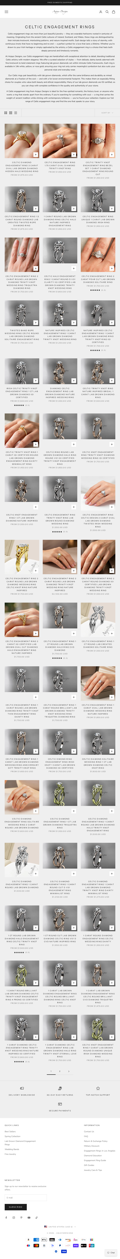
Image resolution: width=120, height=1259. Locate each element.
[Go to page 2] (68, 1071)
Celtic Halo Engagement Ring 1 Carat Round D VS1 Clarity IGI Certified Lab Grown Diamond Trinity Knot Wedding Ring (60, 282)
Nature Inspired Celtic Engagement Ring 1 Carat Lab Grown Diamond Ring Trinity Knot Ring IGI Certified (98, 336)
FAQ (86, 1136)
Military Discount (91, 1146)
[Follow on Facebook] (6, 1217)
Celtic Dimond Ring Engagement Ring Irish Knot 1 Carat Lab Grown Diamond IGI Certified (60, 763)
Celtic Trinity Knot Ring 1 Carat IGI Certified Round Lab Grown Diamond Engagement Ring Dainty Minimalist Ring (22, 458)
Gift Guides (89, 1165)
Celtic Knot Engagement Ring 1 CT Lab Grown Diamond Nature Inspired (22, 518)
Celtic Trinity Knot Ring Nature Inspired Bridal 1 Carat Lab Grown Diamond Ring (98, 392)
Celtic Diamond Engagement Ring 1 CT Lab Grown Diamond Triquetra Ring (60, 823)
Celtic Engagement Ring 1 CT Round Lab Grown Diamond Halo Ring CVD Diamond (60, 645)
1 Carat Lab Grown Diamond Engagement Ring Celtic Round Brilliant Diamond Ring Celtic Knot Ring (60, 997)
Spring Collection (12, 1136)
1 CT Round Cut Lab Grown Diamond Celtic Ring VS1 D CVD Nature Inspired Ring (60, 938)
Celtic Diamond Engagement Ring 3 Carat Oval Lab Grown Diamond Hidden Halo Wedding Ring (22, 166)
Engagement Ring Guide (95, 1160)
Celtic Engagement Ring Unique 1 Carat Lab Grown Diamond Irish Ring (98, 219)
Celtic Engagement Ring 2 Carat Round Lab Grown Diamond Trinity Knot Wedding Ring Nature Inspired (60, 584)
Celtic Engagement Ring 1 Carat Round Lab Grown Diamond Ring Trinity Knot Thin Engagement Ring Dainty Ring (22, 711)
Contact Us (89, 1131)
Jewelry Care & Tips (93, 1170)
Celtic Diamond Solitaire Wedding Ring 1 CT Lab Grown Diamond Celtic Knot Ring (98, 763)
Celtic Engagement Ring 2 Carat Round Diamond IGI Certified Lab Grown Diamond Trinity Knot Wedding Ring (98, 584)
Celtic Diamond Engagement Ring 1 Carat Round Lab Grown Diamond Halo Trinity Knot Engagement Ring (98, 825)
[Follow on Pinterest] (21, 1217)
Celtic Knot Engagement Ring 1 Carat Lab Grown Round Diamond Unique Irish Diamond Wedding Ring (98, 1051)
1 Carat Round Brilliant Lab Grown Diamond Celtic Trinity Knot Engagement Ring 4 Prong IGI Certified (22, 995)
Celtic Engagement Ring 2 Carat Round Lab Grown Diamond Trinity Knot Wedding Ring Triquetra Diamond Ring (22, 282)
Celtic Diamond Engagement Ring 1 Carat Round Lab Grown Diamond (22, 884)
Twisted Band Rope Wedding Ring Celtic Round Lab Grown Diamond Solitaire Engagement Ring (22, 334)
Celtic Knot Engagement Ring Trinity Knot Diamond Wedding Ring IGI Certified (98, 455)
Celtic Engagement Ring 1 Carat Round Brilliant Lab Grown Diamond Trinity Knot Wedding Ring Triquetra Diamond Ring (60, 711)
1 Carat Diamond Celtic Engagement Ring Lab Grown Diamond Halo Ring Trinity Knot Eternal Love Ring (60, 1051)
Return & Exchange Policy (95, 1141)
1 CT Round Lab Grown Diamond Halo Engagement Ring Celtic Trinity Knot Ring (22, 940)
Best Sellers (10, 1131)
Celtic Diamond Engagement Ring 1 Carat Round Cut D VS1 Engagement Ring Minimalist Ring (60, 887)
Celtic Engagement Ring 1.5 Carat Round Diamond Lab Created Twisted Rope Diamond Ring (22, 220)
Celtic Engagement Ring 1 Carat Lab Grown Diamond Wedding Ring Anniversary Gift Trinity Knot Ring (22, 763)
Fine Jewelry (10, 1154)
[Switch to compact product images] (15, 113)
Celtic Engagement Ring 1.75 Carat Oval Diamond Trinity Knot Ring (60, 165)
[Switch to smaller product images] (10, 113)
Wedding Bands (12, 1149)
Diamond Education (93, 1155)
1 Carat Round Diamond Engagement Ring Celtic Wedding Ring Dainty (98, 938)
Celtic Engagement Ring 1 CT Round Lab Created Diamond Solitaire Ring (98, 644)
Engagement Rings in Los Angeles (99, 1150)
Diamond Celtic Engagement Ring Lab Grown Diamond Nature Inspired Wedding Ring (60, 392)
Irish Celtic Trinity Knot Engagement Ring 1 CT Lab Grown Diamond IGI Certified (22, 392)
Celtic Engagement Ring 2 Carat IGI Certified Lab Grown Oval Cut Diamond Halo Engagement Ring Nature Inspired (22, 647)
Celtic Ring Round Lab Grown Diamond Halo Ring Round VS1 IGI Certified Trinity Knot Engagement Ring (60, 458)
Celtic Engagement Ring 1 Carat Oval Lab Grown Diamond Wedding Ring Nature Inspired (98, 709)
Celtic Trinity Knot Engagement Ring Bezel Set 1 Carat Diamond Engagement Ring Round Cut (98, 168)
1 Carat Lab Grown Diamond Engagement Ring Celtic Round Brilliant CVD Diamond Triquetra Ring (98, 997)
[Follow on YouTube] (29, 1217)
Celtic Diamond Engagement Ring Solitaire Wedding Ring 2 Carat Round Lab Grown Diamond (22, 823)
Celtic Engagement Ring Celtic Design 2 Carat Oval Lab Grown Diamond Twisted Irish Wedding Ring (98, 521)
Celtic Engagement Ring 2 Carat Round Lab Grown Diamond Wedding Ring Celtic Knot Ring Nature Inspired (22, 584)
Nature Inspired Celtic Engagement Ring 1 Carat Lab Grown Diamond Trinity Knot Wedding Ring (60, 334)
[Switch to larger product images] (5, 113)
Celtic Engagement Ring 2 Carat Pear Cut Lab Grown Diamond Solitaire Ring (98, 279)
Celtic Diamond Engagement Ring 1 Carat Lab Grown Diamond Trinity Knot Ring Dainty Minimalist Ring (98, 887)
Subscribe (16, 1207)
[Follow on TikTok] (36, 1217)
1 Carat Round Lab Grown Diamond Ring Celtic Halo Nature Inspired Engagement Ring (60, 220)
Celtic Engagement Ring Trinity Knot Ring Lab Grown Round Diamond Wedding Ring (60, 519)
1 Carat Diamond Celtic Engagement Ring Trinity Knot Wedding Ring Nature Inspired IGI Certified (22, 1049)
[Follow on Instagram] (13, 1217)
